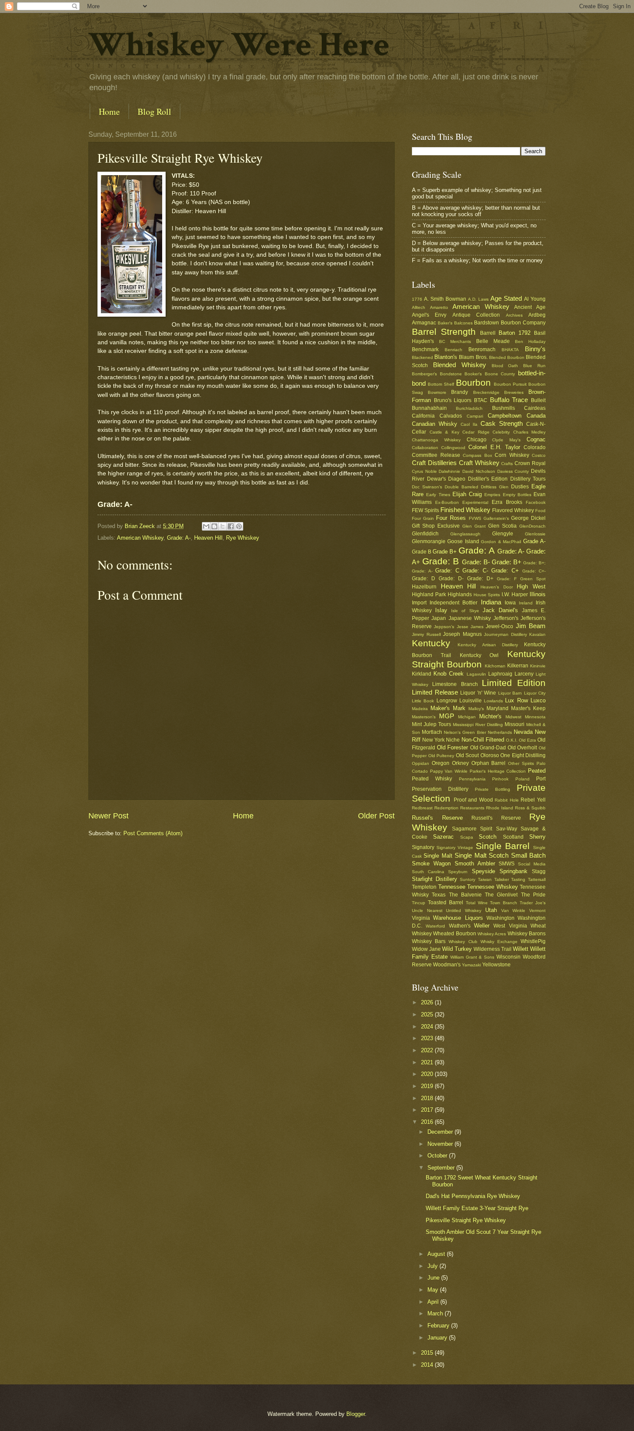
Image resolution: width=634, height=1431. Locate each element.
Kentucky (431, 643)
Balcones (463, 323)
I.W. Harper (515, 594)
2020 (428, 1074)
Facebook (536, 502)
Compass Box (477, 455)
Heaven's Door (496, 587)
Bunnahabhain (429, 408)
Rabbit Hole (507, 800)
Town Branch (503, 902)
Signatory (423, 847)
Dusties (520, 486)
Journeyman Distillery (505, 634)
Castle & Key (444, 432)
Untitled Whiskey (463, 910)
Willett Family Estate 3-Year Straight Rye (477, 1208)
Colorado (535, 447)
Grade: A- (179, 538)
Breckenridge (486, 392)
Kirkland (421, 673)
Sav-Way (506, 828)
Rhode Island (499, 807)
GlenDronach (532, 526)
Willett (520, 949)
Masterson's (424, 716)
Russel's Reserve (437, 818)
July (433, 1266)
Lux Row (516, 700)
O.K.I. (512, 740)
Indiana (491, 602)
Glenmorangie (429, 541)
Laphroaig (500, 673)
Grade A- (534, 541)
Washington (500, 918)
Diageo (456, 478)
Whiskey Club (463, 941)
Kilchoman (495, 666)
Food (540, 510)
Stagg (539, 871)
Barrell (488, 333)
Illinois (538, 594)
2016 (428, 1122)
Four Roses (451, 518)
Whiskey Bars (429, 941)
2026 (428, 1002)
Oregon (440, 763)
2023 (428, 1038)
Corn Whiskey (512, 455)
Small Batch (528, 855)
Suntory (467, 879)
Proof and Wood (473, 799)
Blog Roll (154, 111)
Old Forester (452, 747)
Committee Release (436, 455)
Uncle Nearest (427, 910)
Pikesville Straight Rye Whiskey (466, 1220)
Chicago (476, 439)
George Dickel (528, 518)
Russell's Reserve (496, 818)
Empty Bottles (517, 494)
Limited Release (435, 692)
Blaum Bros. (473, 357)
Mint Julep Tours (431, 724)
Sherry (537, 836)
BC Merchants (455, 341)
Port (541, 778)
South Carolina (428, 871)
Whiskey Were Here (238, 44)
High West (531, 586)
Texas (439, 894)
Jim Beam (531, 625)
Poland (522, 779)
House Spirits (487, 594)
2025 (428, 1014)
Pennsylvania (472, 779)
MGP (446, 716)
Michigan (467, 716)
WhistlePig (533, 941)
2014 (428, 1365)
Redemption (446, 807)
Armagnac (424, 322)
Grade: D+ (480, 578)
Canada (536, 415)
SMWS (507, 863)
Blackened (422, 357)
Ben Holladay (530, 341)
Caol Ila (469, 424)
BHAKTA (510, 349)
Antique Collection (476, 315)
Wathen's (460, 925)
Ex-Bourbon (447, 502)
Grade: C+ (505, 570)
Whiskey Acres (491, 933)
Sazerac (443, 836)
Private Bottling (492, 789)
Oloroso (489, 755)
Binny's (535, 348)
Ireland (526, 603)
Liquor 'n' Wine (478, 692)
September (441, 1167)
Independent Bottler (453, 602)
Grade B (421, 551)
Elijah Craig (467, 494)
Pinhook (500, 779)
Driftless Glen (494, 486)
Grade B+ (445, 551)
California (423, 415)
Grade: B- (476, 562)
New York (433, 739)
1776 (417, 299)
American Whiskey (140, 538)
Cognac (536, 439)
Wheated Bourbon (454, 933)
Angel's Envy (429, 315)
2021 (428, 1062)
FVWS (475, 518)
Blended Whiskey (459, 364)
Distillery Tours (528, 478)
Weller (482, 925)
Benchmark (425, 349)
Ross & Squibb (530, 807)
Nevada (523, 732)
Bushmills (503, 408)
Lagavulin (476, 674)
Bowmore (437, 392)
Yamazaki (471, 964)
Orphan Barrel (488, 763)
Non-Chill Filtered (482, 739)
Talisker (501, 879)
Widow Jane (426, 949)
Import (419, 602)
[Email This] (206, 526)
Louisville (470, 700)
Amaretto (439, 307)
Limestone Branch (454, 684)
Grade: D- (451, 578)
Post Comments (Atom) (152, 833)
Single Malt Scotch (481, 855)
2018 (428, 1098)
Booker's (473, 373)
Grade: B (440, 561)
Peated (537, 770)
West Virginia (510, 925)
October (438, 1155)
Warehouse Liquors (458, 918)
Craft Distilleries (434, 462)
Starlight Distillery (434, 879)
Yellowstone (496, 964)
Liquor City (535, 693)
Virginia (421, 918)
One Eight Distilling (523, 755)
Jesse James (470, 626)
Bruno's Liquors (453, 400)
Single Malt (438, 855)
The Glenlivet (501, 894)
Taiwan (485, 879)
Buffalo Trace (509, 399)
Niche (453, 739)
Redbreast (422, 807)
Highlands (460, 594)
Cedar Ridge (476, 432)
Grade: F (507, 578)
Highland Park (429, 594)
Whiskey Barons (527, 933)
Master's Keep (528, 708)
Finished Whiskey (465, 509)
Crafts (507, 463)
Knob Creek (448, 673)
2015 (428, 1352)
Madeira (420, 708)
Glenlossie (535, 534)
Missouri (514, 724)
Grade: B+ (506, 562)
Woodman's (447, 964)
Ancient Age (530, 307)
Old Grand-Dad (488, 747)
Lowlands (493, 700)
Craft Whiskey (479, 462)
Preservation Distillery (440, 789)
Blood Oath (505, 365)
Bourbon (473, 382)
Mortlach (432, 732)
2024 (428, 1026)
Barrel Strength (444, 332)
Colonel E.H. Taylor (494, 447)
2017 (428, 1110)
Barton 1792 (514, 333)
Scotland (513, 837)
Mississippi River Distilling (478, 724)
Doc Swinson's (427, 486)
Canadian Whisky (434, 424)
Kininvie (538, 666)
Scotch (487, 836)
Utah (491, 910)
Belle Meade (493, 341)
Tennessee (451, 887)
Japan (438, 618)
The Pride (533, 894)
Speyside (483, 871)
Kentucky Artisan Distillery (488, 644)
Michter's (490, 716)
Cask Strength (501, 423)
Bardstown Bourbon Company (510, 322)
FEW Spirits (425, 510)
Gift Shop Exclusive (436, 525)
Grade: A (476, 550)
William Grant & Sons (472, 957)
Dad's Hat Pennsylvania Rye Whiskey (473, 1196)
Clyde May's (506, 439)
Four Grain (423, 518)
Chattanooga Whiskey (436, 439)
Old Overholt (522, 747)
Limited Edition (514, 683)
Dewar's (436, 478)
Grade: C (447, 570)
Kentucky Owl (479, 655)
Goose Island (463, 541)
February (439, 1325)
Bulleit (538, 400)
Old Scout (467, 755)
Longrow (446, 700)
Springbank (513, 871)
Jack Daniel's (500, 610)
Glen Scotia (502, 525)
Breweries (514, 392)
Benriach (453, 349)
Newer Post (108, 815)
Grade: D (423, 578)
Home (109, 111)
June (434, 1277)
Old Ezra (527, 740)
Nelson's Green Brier (465, 732)
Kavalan (537, 634)
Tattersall (537, 879)
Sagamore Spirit (472, 828)
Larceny (524, 673)
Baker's (445, 323)
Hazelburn (424, 586)
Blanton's (445, 357)
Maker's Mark (447, 708)
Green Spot (533, 578)
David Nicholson (478, 471)
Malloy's (476, 708)
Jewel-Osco (499, 626)
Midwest (513, 716)
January (438, 1337)
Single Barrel (503, 846)
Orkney (460, 763)
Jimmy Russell (426, 634)
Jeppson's (444, 626)
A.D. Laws (478, 299)
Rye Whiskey (242, 538)
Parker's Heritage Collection (498, 771)
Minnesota (535, 716)
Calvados (450, 415)
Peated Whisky (432, 778)
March (436, 1313)
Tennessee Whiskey (492, 887)
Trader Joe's (533, 902)
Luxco (538, 700)
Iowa (510, 602)
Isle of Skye (465, 610)
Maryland (497, 708)
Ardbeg (537, 315)
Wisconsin (508, 956)
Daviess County (513, 471)
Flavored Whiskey (513, 510)
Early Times (438, 494)
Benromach (482, 349)
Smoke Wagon (431, 863)
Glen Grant (474, 526)
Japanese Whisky (470, 618)
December (441, 1132)
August (437, 1254)
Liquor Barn (510, 693)
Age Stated (506, 298)
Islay (441, 610)
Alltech (418, 307)
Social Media (532, 864)
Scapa (466, 837)
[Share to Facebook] (230, 526)
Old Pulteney (441, 755)
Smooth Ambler (475, 863)
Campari (475, 416)
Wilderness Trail (493, 949)
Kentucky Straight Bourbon (479, 659)
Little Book (423, 700)
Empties (492, 494)
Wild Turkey (457, 949)
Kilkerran (517, 665)
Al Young (535, 299)
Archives (514, 315)
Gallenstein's (496, 518)
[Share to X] (222, 526)
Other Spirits (521, 763)
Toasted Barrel (445, 902)
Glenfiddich (425, 533)
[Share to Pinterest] (239, 526)
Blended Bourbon (506, 357)
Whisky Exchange (499, 941)
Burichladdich (469, 408)
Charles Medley (529, 432)
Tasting (518, 879)
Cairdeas (535, 408)
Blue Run (534, 365)
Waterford (435, 926)
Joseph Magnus (462, 634)
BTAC (480, 400)
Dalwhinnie (449, 471)
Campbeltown (504, 415)
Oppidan (420, 763)
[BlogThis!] (214, 526)
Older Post (376, 815)
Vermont (537, 910)
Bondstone (451, 373)
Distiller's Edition (488, 478)
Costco (539, 455)
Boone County (500, 373)
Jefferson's (505, 618)
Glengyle (502, 533)
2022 (428, 1050)
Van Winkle (513, 910)
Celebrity (501, 432)
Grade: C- (475, 570)
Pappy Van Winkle (449, 771)
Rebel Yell (533, 799)
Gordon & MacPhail (501, 541)
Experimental (475, 502)
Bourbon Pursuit (510, 384)
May (433, 1289)
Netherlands (500, 732)
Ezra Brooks (507, 502)
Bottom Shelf (441, 384)
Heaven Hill (208, 538)
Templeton (424, 887)
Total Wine (477, 902)
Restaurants (472, 807)
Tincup (418, 902)
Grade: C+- (534, 571)
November (441, 1144)
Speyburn (458, 871)
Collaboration (425, 447)
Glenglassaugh (465, 534)
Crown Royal (530, 463)
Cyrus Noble (424, 471)
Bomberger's (424, 373)
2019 (428, 1086)
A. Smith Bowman (445, 299)
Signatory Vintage (454, 847)
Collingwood (453, 447)
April (433, 1302)
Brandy (459, 392)
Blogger (355, 1414)
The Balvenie (465, 894)
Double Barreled (461, 486)
